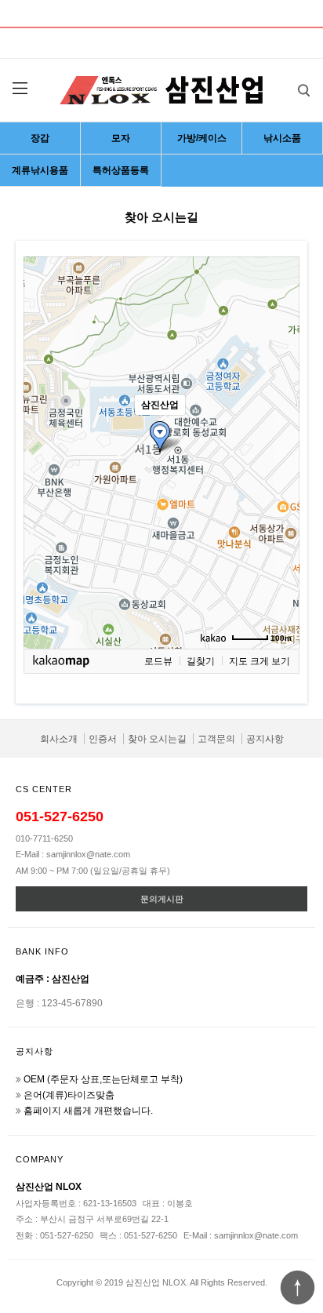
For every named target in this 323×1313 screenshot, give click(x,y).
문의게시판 (161, 899)
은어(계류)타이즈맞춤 (69, 1094)
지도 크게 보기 (259, 661)
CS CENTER (44, 789)
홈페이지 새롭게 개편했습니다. (88, 1110)
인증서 (103, 738)
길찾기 (201, 661)
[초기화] (280, 480)
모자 (120, 138)
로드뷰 (158, 661)
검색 (303, 90)
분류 (19, 88)
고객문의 (216, 738)
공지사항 (265, 738)
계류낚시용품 (40, 170)
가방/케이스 (202, 138)
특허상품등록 (121, 170)
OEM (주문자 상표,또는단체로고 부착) (103, 1079)
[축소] (280, 450)
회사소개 (59, 738)
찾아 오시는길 (157, 738)
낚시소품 (282, 138)
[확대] (280, 424)
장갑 (40, 138)
